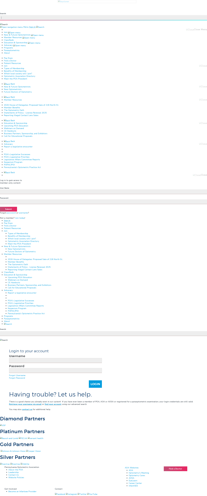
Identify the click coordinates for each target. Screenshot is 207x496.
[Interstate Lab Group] (25, 464)
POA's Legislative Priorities (16, 157)
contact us (27, 409)
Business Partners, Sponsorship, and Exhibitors (25, 133)
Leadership (13, 472)
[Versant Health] (35, 438)
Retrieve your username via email (25, 404)
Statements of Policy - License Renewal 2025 (25, 112)
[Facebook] (60, 494)
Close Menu (200, 29)
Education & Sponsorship (15, 42)
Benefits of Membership (15, 71)
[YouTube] (92, 494)
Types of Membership (14, 68)
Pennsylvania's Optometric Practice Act (22, 167)
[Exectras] (15, 464)
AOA (131, 470)
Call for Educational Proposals (18, 136)
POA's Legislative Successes (17, 154)
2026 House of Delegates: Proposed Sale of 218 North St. (31, 105)
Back (12, 84)
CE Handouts (10, 131)
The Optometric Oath (14, 110)
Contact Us (13, 475)
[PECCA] (23, 438)
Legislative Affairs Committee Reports (22, 159)
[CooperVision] (33, 451)
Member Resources (13, 37)
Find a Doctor (10, 60)
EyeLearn (133, 480)
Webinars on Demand (14, 128)
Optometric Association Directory (19, 76)
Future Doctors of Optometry (18, 92)
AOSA (131, 478)
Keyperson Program (13, 162)
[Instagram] (72, 494)
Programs (8, 47)
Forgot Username (17, 375)
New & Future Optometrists (17, 35)
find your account (53, 404)
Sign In (32, 27)
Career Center (135, 483)
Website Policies (16, 477)
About (7, 53)
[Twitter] (82, 494)
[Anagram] (5, 464)
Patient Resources (12, 63)
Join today (20, 218)
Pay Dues (8, 58)
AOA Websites (132, 467)
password (11, 213)
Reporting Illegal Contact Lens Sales (21, 115)
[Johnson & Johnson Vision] (13, 451)
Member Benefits (12, 107)
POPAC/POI (9, 164)
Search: (3, 13)
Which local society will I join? (18, 73)
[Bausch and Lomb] (9, 438)
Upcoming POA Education (16, 125)
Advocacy (8, 45)
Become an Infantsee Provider (22, 491)
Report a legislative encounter (18, 146)
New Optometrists (12, 89)
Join (5, 32)
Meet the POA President (15, 78)
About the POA (15, 469)
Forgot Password (17, 378)
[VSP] (3, 425)
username (23, 213)
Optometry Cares (137, 475)
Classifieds (9, 40)
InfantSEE (133, 485)
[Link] (0, 451)
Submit (8, 209)
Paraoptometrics (12, 50)
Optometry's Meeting (139, 473)
